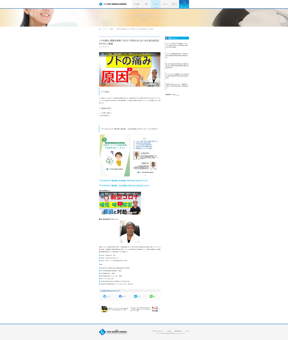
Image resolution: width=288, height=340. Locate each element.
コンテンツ (156, 4)
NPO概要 (137, 4)
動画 (146, 4)
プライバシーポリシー (158, 331)
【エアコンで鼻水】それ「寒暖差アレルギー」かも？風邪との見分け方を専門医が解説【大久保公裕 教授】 (177, 45)
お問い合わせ (184, 7)
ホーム (187, 331)
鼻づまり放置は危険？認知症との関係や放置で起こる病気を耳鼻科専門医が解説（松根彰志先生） (177, 65)
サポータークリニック (174, 4)
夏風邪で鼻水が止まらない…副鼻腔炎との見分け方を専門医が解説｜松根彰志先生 (177, 86)
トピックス (165, 4)
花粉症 (111, 29)
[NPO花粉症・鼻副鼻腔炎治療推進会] (113, 5)
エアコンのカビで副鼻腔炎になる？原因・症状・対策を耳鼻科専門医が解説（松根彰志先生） (177, 76)
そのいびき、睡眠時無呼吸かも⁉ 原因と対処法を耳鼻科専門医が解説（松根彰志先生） (177, 55)
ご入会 (184, 3)
